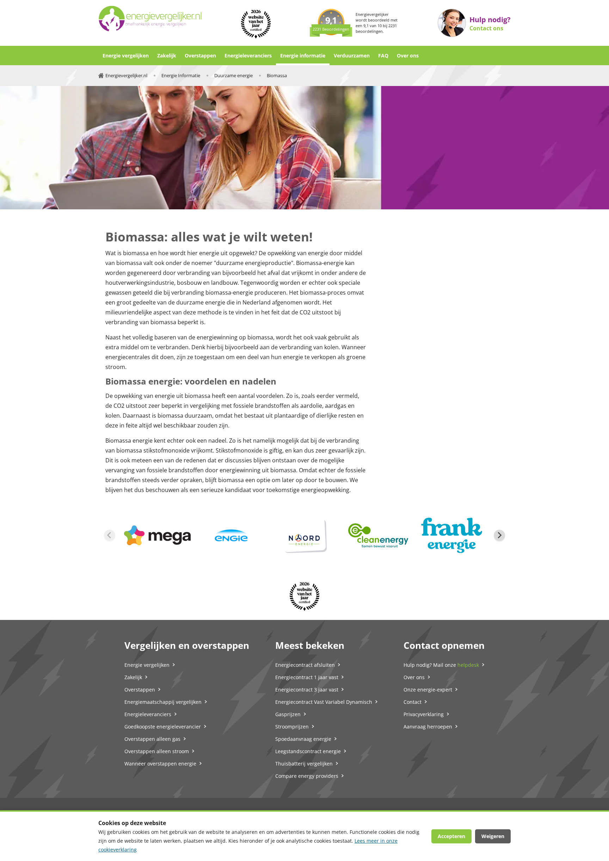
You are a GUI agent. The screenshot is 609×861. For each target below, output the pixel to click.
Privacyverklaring (424, 714)
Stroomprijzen (292, 726)
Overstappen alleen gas (152, 739)
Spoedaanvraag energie (303, 739)
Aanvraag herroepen (428, 726)
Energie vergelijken (126, 55)
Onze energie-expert (428, 689)
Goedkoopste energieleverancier (162, 726)
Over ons (408, 55)
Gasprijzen (288, 714)
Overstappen (200, 55)
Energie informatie (302, 55)
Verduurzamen (352, 55)
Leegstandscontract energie (308, 751)
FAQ (383, 55)
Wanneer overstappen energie (160, 763)
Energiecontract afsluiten (305, 665)
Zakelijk (166, 55)
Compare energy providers (306, 776)
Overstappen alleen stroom (156, 751)
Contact (413, 702)
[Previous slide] (109, 535)
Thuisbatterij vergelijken (304, 763)
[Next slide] (499, 535)
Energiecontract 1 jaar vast (306, 677)
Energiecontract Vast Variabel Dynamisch (323, 702)
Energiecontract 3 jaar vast (306, 689)
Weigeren (492, 836)
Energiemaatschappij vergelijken (163, 702)
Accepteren (451, 836)
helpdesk (468, 665)
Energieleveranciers (248, 55)
